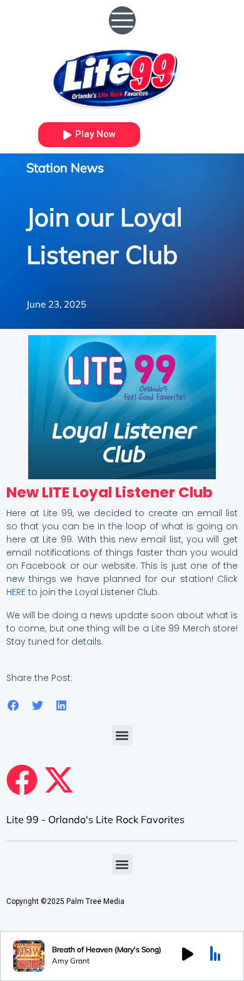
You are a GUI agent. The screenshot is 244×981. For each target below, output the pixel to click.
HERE (16, 592)
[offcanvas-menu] (122, 20)
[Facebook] (22, 780)
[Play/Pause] (187, 956)
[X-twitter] (58, 780)
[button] (13, 705)
